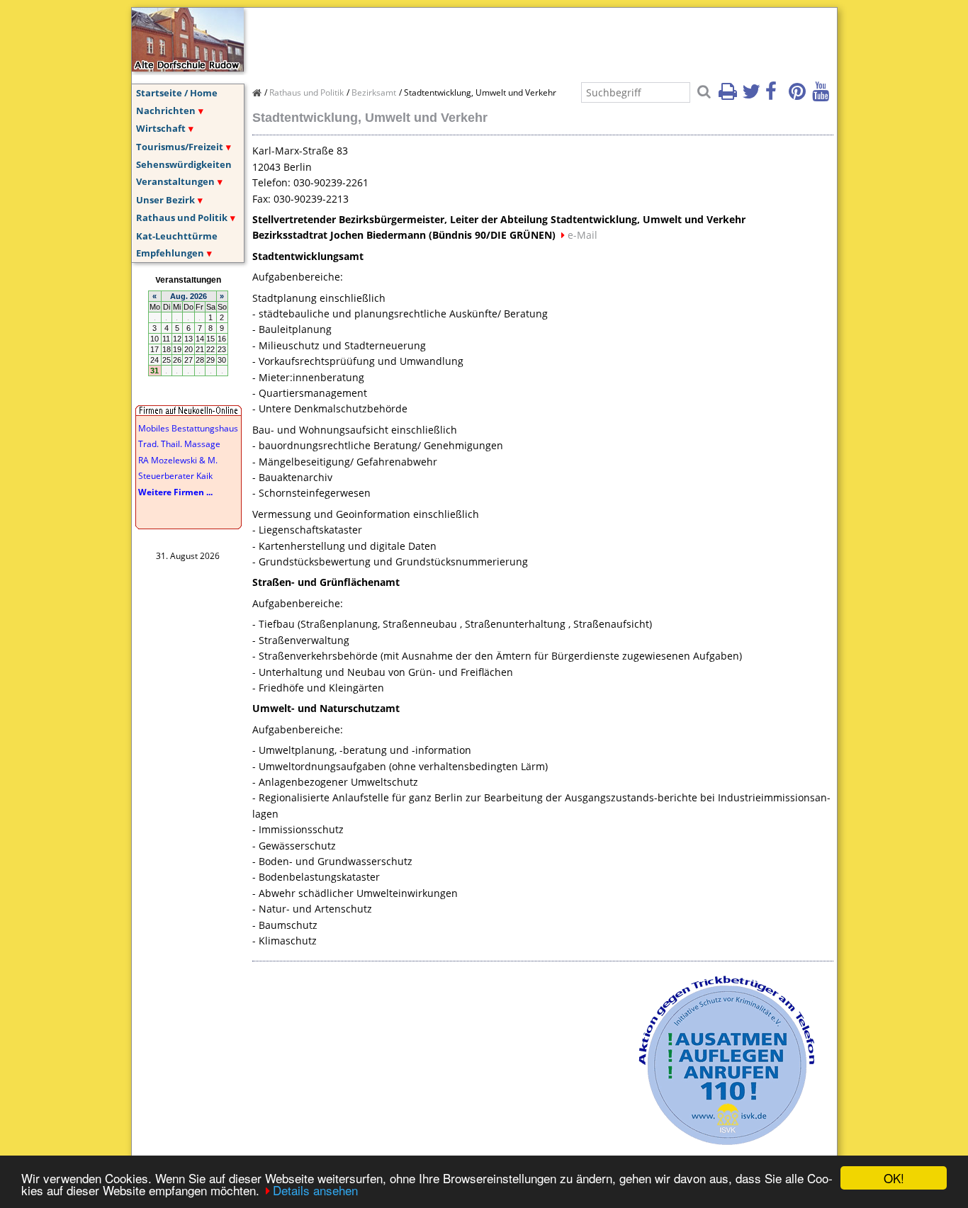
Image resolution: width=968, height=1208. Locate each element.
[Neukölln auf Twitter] (752, 96)
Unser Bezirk (165, 199)
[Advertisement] (510, 40)
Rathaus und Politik (181, 217)
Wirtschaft (161, 128)
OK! (894, 1178)
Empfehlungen (170, 253)
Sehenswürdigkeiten (184, 164)
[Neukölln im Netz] (188, 67)
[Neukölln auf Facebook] (776, 96)
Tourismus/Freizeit (179, 146)
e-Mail (582, 235)
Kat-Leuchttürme (177, 236)
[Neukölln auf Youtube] (822, 96)
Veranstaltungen (175, 181)
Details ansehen (315, 1190)
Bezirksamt (373, 92)
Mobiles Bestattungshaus (188, 428)
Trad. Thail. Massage (179, 444)
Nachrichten (166, 110)
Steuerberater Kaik (175, 476)
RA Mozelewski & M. (178, 460)
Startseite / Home (177, 92)
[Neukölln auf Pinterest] (799, 96)
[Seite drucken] (729, 96)
